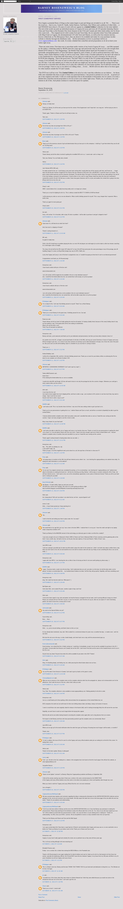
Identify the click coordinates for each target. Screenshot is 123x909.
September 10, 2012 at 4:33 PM (54, 147)
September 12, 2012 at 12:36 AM (54, 385)
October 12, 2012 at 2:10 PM (53, 882)
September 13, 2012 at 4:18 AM (54, 478)
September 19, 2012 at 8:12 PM (54, 612)
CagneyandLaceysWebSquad (50, 794)
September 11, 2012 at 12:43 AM (54, 233)
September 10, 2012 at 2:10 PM (54, 137)
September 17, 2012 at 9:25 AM (54, 591)
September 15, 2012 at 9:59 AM (54, 554)
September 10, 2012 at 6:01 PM (54, 208)
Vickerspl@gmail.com (48, 678)
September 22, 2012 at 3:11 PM (53, 684)
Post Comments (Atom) (52, 900)
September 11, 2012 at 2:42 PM (53, 360)
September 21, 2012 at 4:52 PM (54, 639)
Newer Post (41, 897)
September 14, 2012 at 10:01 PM (54, 541)
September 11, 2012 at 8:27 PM (53, 369)
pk (43, 875)
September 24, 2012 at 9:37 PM (54, 733)
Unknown (45, 101)
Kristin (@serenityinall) (48, 644)
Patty (44, 457)
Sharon (44, 886)
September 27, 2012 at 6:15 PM (54, 820)
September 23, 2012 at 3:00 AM (54, 721)
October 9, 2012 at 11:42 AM (53, 871)
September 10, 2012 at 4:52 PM (54, 182)
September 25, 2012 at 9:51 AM (54, 753)
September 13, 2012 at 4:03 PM (54, 490)
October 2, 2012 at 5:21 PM (52, 860)
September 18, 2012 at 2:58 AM (54, 604)
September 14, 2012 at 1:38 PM (54, 508)
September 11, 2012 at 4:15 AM (53, 279)
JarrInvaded (46, 608)
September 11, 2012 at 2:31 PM (53, 349)
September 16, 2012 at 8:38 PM (54, 573)
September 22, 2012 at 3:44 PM (54, 693)
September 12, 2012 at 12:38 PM (54, 424)
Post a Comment (42, 894)
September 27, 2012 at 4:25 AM (54, 802)
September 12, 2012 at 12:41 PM (54, 440)
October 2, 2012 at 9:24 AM (52, 844)
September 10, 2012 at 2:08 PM (54, 128)
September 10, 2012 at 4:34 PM (54, 164)
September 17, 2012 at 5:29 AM (54, 582)
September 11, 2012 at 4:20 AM (53, 297)
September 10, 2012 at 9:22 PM (54, 217)
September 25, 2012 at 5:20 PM (54, 768)
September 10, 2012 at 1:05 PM (54, 119)
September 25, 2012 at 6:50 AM (54, 744)
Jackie (44, 757)
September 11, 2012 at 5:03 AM (53, 306)
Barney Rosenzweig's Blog (61, 7)
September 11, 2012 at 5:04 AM (53, 315)
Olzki (44, 660)
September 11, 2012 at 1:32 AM (53, 261)
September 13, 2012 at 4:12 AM (54, 463)
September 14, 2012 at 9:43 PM (54, 521)
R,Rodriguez (46, 301)
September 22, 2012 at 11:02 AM (54, 674)
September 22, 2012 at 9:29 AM (54, 665)
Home (79, 897)
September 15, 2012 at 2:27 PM (54, 562)
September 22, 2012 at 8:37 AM (54, 656)
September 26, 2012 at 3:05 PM (54, 789)
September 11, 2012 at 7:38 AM (53, 329)
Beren (44, 141)
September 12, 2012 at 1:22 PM (54, 453)
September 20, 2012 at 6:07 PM (54, 621)
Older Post (117, 897)
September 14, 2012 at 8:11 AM (53, 499)
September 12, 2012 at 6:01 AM (54, 400)
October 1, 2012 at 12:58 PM (53, 831)
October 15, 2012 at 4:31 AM (53, 890)
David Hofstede (47, 482)
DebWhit (45, 404)
